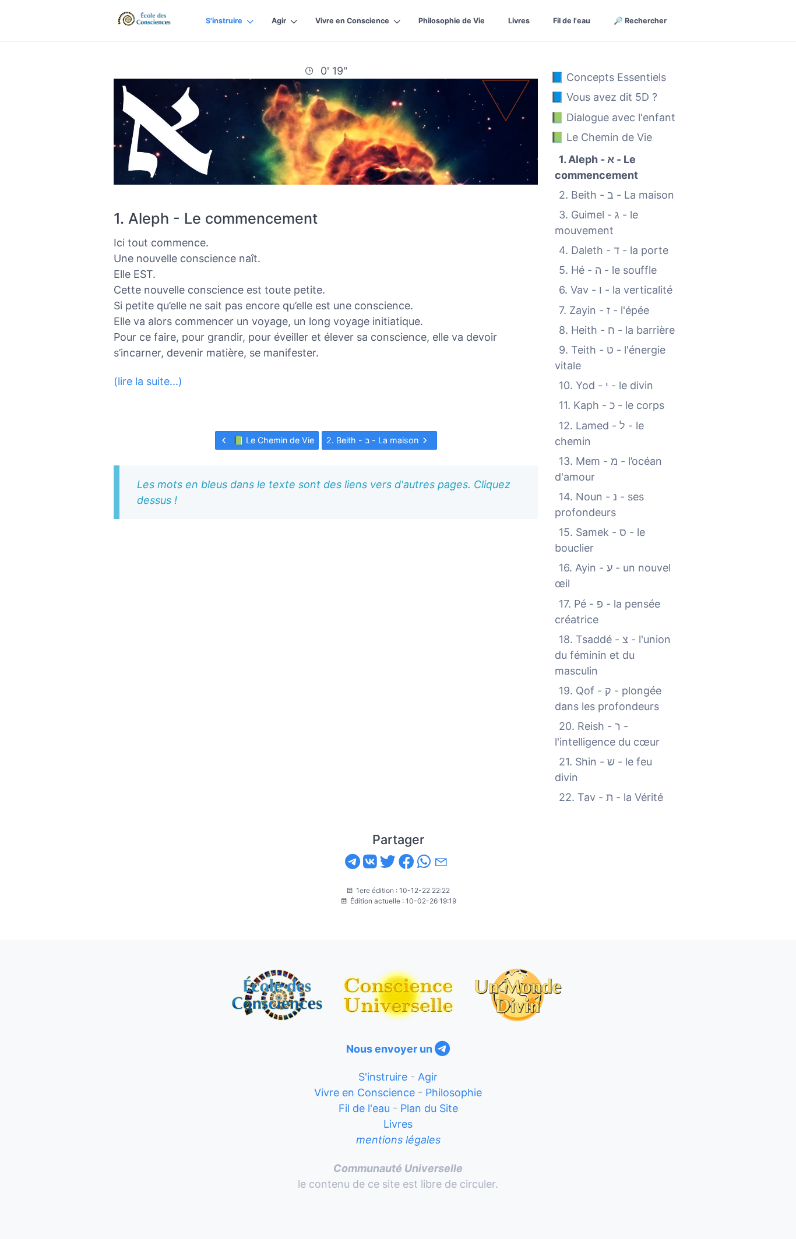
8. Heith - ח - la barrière (617, 329)
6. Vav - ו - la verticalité (615, 290)
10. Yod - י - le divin (606, 385)
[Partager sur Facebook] (406, 862)
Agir (279, 20)
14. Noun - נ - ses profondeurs (599, 504)
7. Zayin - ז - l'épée (604, 309)
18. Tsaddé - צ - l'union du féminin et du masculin (613, 654)
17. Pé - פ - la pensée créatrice (607, 611)
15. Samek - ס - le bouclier (600, 540)
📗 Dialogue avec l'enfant (613, 117)
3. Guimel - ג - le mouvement (596, 222)
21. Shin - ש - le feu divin (603, 769)
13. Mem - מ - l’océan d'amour (608, 468)
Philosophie (453, 1092)
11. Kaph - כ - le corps (611, 405)
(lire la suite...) (148, 381)
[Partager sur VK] (370, 862)
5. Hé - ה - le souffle (608, 270)
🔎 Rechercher (640, 20)
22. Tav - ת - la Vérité (611, 797)
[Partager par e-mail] (442, 862)
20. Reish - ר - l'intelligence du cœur (607, 734)
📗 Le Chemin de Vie (272, 440)
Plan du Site (429, 1108)
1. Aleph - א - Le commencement (596, 167)
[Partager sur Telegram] (352, 862)
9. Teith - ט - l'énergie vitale (610, 358)
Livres (519, 20)
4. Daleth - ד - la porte (613, 250)
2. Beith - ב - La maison (373, 440)
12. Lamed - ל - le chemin (599, 433)
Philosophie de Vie (451, 20)
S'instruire (224, 20)
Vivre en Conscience (352, 20)
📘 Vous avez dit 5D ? (604, 97)
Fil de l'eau (571, 20)
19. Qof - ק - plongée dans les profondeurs (608, 698)
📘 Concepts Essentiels (608, 77)
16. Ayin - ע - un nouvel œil (613, 576)
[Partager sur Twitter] (388, 862)
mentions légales (398, 1140)
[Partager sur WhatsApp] (424, 862)
